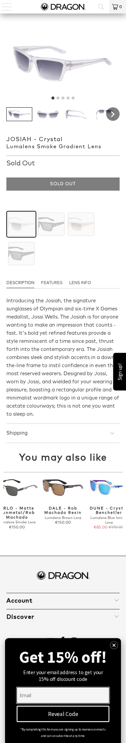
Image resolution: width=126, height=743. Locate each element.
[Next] (120, 509)
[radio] (21, 224)
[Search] (101, 6)
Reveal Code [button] (63, 713)
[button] (19, 114)
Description (20, 283)
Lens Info (80, 283)
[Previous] (6, 509)
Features (51, 283)
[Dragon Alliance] (63, 6)
